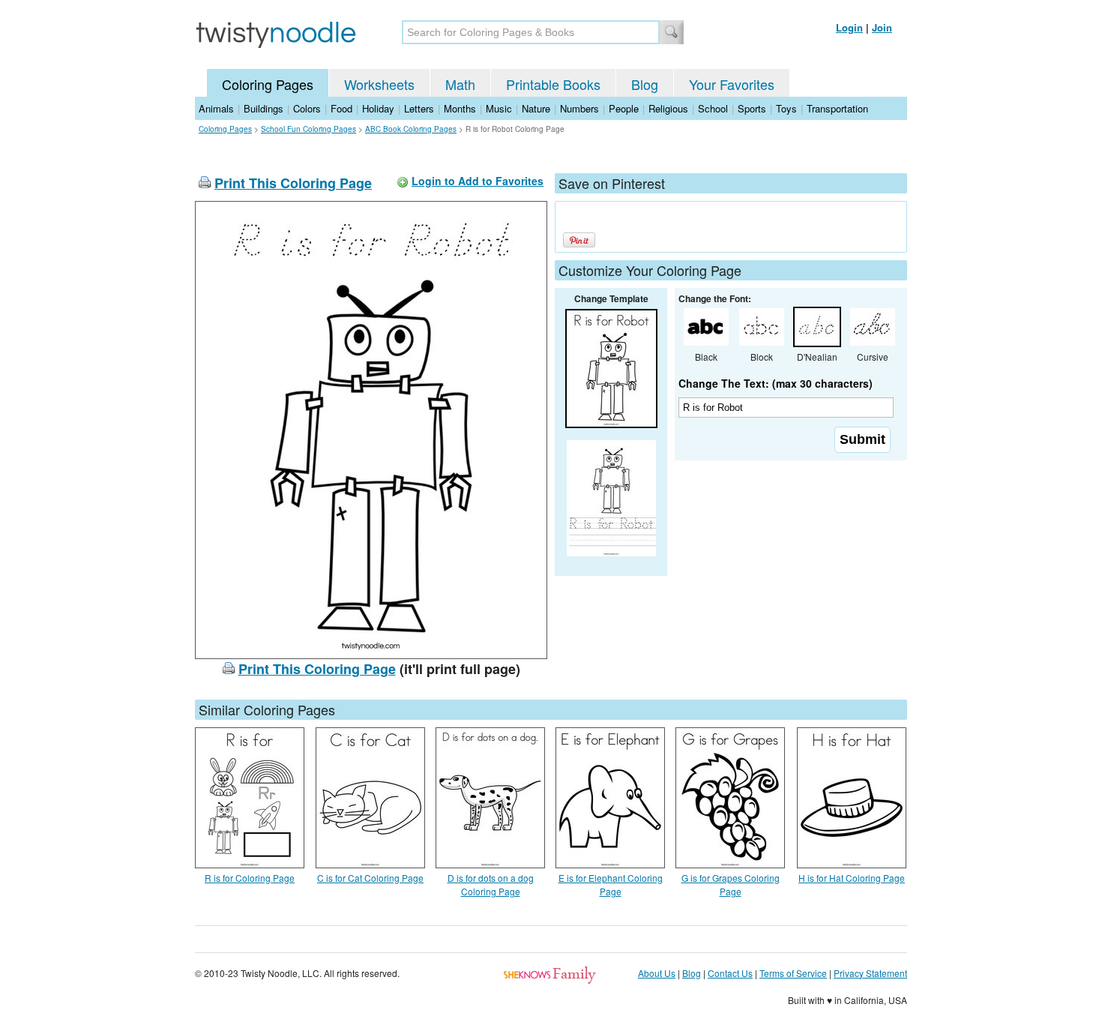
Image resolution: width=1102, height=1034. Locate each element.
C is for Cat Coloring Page (370, 877)
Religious (668, 108)
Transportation (837, 108)
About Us (656, 973)
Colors (307, 108)
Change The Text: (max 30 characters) (775, 383)
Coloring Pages (267, 84)
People (624, 108)
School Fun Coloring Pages (308, 129)
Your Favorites (731, 84)
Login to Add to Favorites (478, 180)
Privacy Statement (870, 973)
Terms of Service (793, 973)
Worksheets (379, 84)
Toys (786, 108)
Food (341, 108)
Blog (644, 84)
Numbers (579, 108)
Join (882, 27)
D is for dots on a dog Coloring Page (491, 884)
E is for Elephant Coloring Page (610, 884)
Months (460, 108)
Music (499, 108)
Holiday (378, 108)
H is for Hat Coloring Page (851, 877)
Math (460, 84)
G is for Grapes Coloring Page (730, 884)
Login (849, 27)
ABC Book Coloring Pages (411, 129)
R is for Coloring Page (250, 877)
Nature (536, 108)
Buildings (263, 108)
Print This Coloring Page (293, 183)
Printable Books (553, 84)
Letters (419, 108)
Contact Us (730, 973)
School (713, 108)
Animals (216, 108)
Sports (752, 108)
